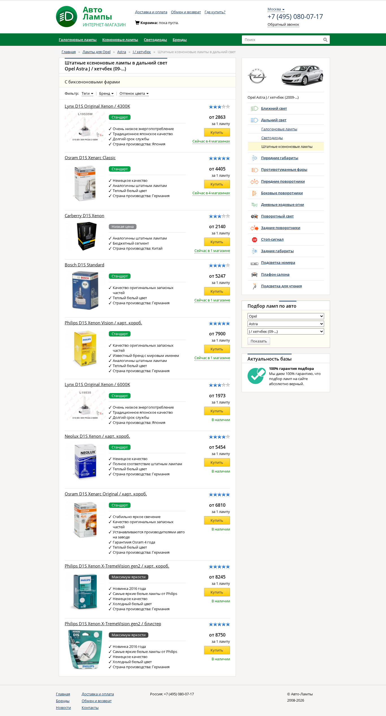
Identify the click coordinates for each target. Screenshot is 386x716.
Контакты (90, 707)
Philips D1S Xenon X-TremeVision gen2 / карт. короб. (117, 566)
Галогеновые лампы (279, 128)
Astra (121, 51)
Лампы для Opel (96, 51)
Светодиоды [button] (155, 39)
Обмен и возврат (186, 11)
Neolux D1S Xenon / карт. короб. (97, 436)
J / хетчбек (142, 51)
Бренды (63, 700)
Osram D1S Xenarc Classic (90, 157)
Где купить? (215, 11)
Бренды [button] (180, 39)
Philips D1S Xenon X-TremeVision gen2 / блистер (113, 623)
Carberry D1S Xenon (84, 215)
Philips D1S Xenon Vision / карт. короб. (103, 322)
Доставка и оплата (151, 11)
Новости (63, 707)
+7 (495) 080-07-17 (295, 17)
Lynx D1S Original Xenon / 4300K (97, 106)
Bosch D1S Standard (84, 264)
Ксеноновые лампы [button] (120, 39)
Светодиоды (272, 137)
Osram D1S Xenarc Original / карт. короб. (106, 493)
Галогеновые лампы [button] (78, 39)
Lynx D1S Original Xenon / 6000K (97, 384)
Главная (69, 51)
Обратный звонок (283, 24)
